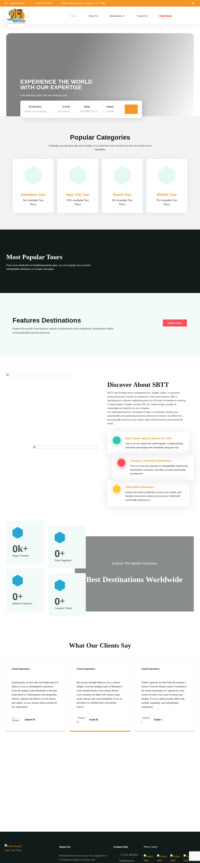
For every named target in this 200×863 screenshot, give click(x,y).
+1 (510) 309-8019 (128, 854)
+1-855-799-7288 (42, 3)
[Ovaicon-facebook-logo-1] (187, 3)
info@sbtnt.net (17, 3)
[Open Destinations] (124, 16)
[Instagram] (192, 3)
